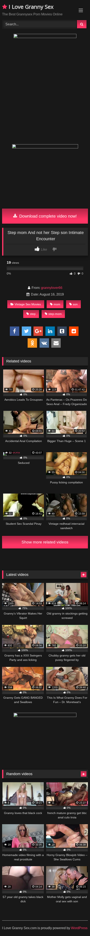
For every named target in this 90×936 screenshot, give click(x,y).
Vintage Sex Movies (28, 304)
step (33, 313)
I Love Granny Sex (30, 6)
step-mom (55, 313)
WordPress (79, 928)
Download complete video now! (47, 216)
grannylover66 (51, 287)
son (75, 304)
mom (57, 304)
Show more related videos (45, 542)
